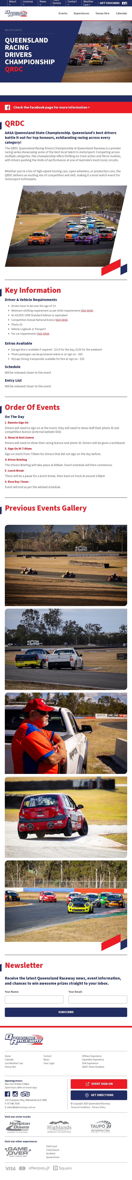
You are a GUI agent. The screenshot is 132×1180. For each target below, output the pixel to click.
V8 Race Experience (92, 1056)
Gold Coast (51, 1146)
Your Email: (76, 991)
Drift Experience (90, 1063)
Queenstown (52, 1157)
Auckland (50, 1153)
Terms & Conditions (80, 1107)
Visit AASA (87, 311)
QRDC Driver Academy (93, 1067)
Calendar (9, 1059)
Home (8, 1056)
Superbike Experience (93, 1059)
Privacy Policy (99, 1107)
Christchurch (52, 1150)
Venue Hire (10, 1067)
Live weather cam (14, 1063)
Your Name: (12, 991)
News (46, 1059)
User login (48, 1063)
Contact (47, 1056)
